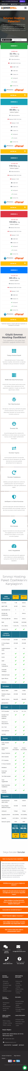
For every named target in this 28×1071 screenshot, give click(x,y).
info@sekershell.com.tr (10, 1042)
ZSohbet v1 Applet (19, 1004)
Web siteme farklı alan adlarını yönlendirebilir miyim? (14, 930)
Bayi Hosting (19, 989)
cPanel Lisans (20, 1019)
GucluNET (15, 1045)
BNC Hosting (7, 1025)
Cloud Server (7, 1006)
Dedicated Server (6, 1003)
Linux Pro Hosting (19, 986)
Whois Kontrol (7, 991)
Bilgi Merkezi (17, 1055)
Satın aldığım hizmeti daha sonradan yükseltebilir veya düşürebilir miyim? (14, 922)
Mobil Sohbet (20, 1001)
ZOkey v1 (18, 1007)
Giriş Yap (5, 4)
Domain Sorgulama (6, 982)
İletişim (3, 1058)
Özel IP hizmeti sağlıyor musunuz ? (12, 916)
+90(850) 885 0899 (9, 1038)
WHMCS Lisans (20, 1021)
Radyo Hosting (8, 1023)
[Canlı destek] (24, 1067)
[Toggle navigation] (25, 8)
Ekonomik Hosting (19, 982)
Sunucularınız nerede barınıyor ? (12, 910)
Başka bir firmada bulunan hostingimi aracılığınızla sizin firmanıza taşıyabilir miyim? (14, 892)
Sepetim (24, 4)
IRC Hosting (7, 1021)
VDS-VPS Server (6, 1009)
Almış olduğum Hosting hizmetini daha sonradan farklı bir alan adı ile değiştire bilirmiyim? (14, 902)
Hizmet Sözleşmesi (7, 1055)
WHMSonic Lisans (19, 1024)
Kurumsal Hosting (19, 991)
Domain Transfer (5, 988)
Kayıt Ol (14, 4)
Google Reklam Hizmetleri (20, 1010)
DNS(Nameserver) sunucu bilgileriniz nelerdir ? (14, 884)
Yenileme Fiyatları (14, 56)
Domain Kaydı (7, 985)
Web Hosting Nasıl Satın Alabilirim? (12, 859)
